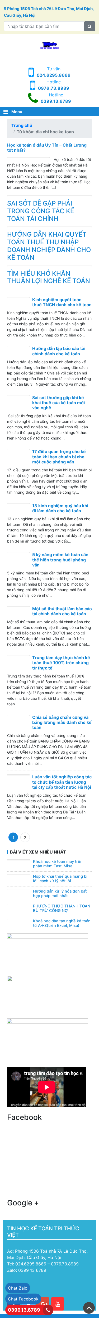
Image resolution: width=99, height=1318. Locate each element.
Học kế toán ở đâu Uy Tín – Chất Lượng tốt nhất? (47, 147)
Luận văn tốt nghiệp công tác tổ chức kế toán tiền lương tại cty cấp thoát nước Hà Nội (62, 782)
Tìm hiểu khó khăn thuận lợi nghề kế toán (48, 277)
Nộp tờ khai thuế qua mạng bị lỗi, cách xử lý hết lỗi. (60, 879)
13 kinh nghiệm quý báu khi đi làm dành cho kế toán (60, 508)
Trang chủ (21, 125)
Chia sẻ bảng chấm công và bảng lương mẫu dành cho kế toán (62, 722)
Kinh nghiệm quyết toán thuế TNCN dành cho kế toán (62, 302)
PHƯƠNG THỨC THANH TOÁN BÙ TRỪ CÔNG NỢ (61, 908)
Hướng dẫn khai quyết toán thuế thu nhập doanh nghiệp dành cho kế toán (49, 246)
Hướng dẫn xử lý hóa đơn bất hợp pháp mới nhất (60, 893)
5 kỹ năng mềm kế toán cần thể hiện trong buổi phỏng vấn (60, 559)
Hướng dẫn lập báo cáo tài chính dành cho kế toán (58, 351)
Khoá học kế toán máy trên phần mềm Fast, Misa (58, 864)
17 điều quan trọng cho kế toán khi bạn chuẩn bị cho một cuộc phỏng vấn (59, 456)
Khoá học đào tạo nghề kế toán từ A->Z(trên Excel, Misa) (62, 923)
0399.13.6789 (56, 101)
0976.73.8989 (53, 88)
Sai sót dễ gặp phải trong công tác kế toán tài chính (40, 211)
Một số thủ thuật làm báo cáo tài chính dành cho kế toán (62, 611)
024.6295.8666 (53, 75)
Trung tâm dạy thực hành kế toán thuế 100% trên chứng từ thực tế (61, 662)
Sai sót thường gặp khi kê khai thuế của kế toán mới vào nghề (58, 402)
